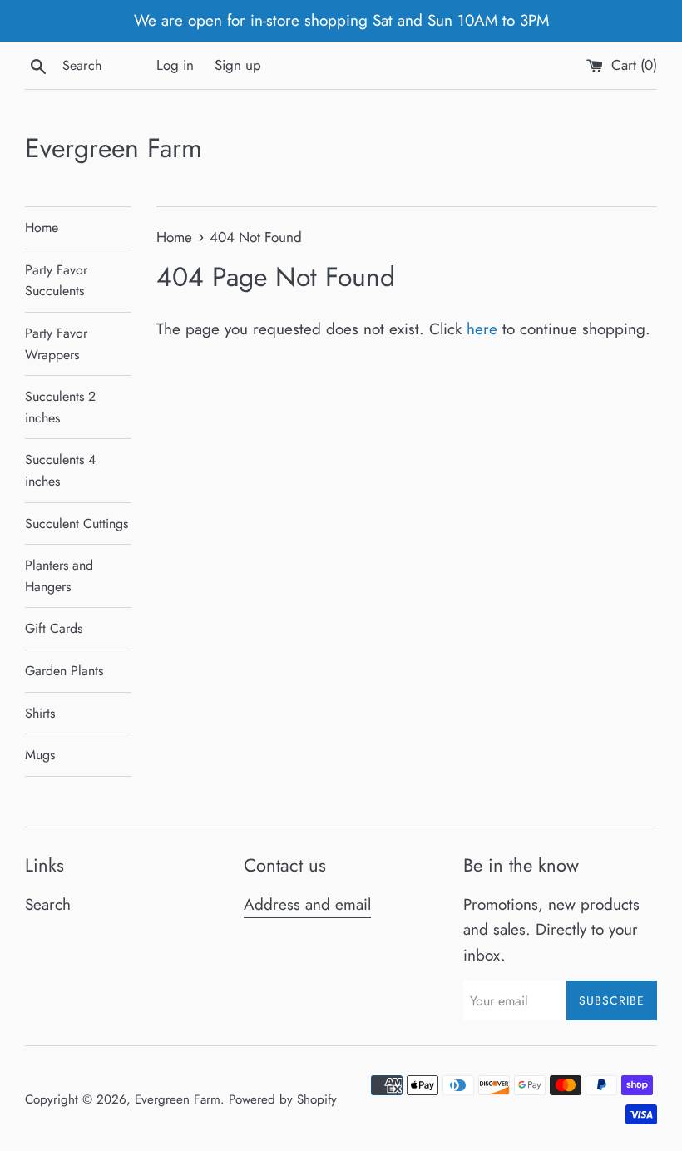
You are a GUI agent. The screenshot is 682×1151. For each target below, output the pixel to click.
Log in (175, 65)
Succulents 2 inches (60, 407)
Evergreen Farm (113, 148)
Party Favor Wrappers (56, 344)
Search (48, 904)
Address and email (307, 904)
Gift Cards (53, 628)
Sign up (238, 65)
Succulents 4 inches (60, 470)
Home (41, 227)
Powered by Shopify (283, 1099)
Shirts (40, 713)
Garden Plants (64, 670)
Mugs (40, 754)
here (482, 329)
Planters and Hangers (59, 576)
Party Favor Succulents (56, 280)
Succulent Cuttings (76, 523)
